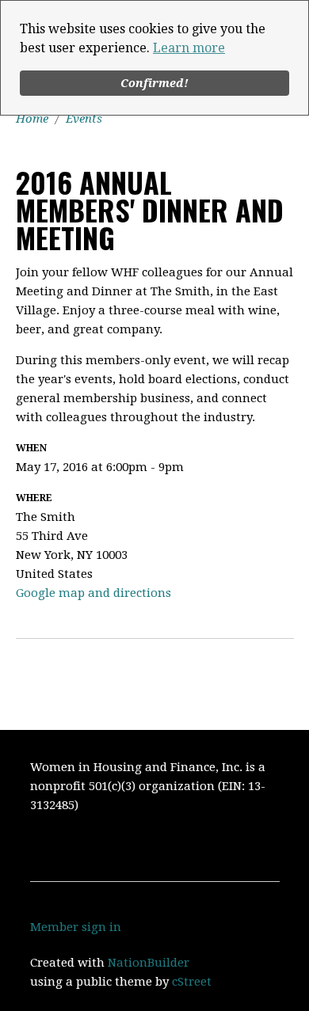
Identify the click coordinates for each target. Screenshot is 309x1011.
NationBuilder (148, 963)
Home (32, 119)
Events (84, 119)
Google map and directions (93, 593)
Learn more (189, 47)
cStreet (192, 982)
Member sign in (75, 927)
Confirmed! (154, 83)
